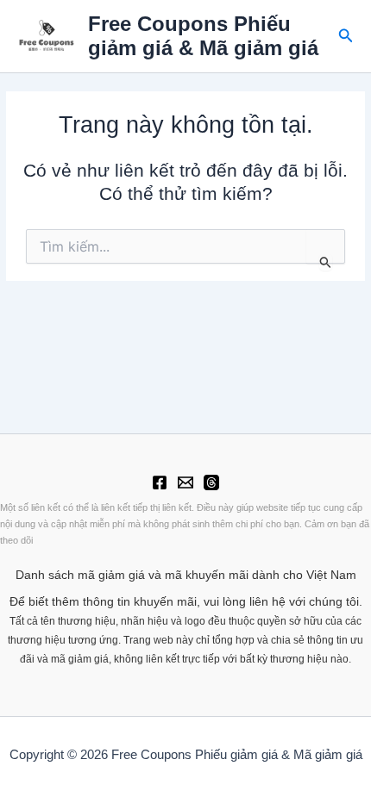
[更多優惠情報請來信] (185, 482)
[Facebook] (159, 482)
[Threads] (211, 482)
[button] (346, 36)
